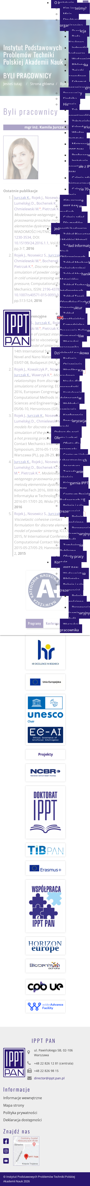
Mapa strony (13, 1105)
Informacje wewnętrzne (22, 1097)
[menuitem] (73, 22)
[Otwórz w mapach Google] (26, 1150)
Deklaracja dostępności (22, 1120)
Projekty (45, 754)
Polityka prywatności (20, 1112)
